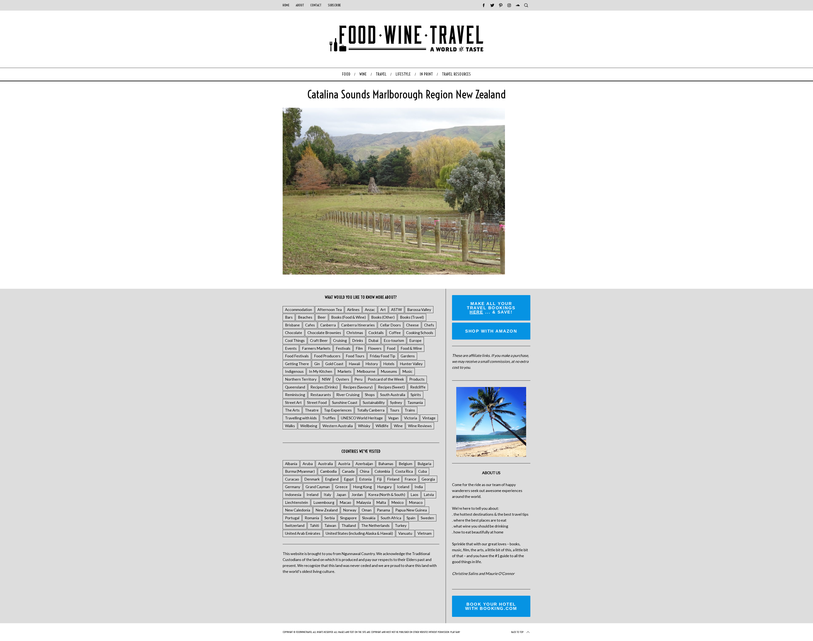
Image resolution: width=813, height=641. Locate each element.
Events (291, 348)
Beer (322, 317)
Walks (290, 425)
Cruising (340, 340)
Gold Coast (334, 363)
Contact (315, 5)
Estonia (365, 479)
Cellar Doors (390, 325)
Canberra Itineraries (358, 325)
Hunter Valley (411, 363)
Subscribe (334, 5)
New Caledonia (297, 510)
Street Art (293, 402)
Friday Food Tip (382, 356)
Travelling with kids (301, 418)
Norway (349, 510)
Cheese (412, 325)
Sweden (427, 517)
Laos (414, 494)
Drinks (357, 340)
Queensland (295, 387)
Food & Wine (411, 348)
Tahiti (314, 525)
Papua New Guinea (411, 510)
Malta (381, 502)
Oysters (342, 379)
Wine (398, 425)
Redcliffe (418, 387)
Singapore (348, 517)
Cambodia (328, 471)
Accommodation (298, 309)
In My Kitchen (320, 371)
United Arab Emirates (302, 533)
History (371, 363)
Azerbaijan (364, 463)
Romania (312, 517)
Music (407, 371)
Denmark (312, 479)
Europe (415, 340)
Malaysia (363, 502)
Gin (317, 363)
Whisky (364, 425)
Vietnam (424, 533)
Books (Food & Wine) (348, 317)
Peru (358, 379)
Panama (383, 510)
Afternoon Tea (329, 309)
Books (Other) (383, 317)
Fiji (379, 479)
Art (383, 309)
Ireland (312, 494)
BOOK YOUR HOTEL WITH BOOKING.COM (491, 606)
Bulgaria (424, 463)
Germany (292, 486)
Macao (345, 502)
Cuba (422, 471)
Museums (389, 371)
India (419, 486)
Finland (393, 479)
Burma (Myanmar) (300, 471)
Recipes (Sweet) (391, 387)
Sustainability (374, 402)
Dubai (373, 340)
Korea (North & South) (386, 494)
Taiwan (330, 525)
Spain (410, 517)
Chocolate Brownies (324, 332)
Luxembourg (323, 502)
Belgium (405, 463)
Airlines (353, 309)
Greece (341, 486)
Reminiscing (295, 394)
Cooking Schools (419, 332)
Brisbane (292, 325)
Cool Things (295, 340)
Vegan (393, 418)
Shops (370, 394)
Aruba (308, 463)
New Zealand (326, 510)
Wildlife (382, 425)
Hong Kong (362, 486)
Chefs (429, 325)
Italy (327, 494)
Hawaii (354, 363)
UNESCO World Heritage (362, 418)
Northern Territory (301, 379)
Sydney (396, 402)
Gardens (408, 356)
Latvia (429, 494)
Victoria (410, 418)
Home (286, 5)
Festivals (343, 348)
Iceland (403, 486)
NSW (326, 379)
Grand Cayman (318, 486)
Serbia (329, 517)
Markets (344, 371)
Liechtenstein (296, 502)
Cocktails (376, 332)
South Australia (392, 394)
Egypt (349, 479)
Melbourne (366, 371)
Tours (394, 410)
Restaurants (320, 394)
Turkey (400, 525)
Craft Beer (319, 340)
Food (391, 348)
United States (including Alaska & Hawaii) (359, 533)
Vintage (429, 418)
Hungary (384, 486)
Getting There (297, 363)
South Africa (391, 517)
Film (359, 348)
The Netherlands (375, 525)
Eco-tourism (394, 340)
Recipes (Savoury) (358, 387)
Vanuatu (405, 533)
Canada (348, 471)
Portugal (292, 517)
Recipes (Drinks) (324, 387)
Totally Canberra (370, 410)
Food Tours (355, 356)
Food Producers (327, 356)
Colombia (382, 471)
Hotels (388, 363)
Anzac (370, 309)
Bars (289, 317)
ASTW (396, 309)
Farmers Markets (316, 348)
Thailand (349, 525)
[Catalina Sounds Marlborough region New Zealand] (394, 273)
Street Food (317, 402)
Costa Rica (404, 471)
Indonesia (293, 494)
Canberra (328, 325)
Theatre (312, 410)
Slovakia (368, 517)
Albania (291, 463)
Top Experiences (338, 410)
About (300, 5)
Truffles (329, 418)
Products (416, 379)
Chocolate (293, 332)
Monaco (416, 502)
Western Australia (337, 425)
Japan (341, 494)
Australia (325, 463)
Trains (410, 410)
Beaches (305, 317)
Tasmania (415, 402)
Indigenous (294, 371)
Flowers (375, 348)
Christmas (354, 332)
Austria (344, 463)
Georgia (428, 479)
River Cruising (347, 394)
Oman (367, 510)
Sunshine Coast (344, 402)
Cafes (310, 325)
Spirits (416, 394)
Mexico (397, 502)
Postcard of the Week (386, 379)
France (410, 479)
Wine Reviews (420, 425)
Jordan (357, 494)
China (364, 471)
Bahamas (385, 463)
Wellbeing (308, 425)
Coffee (395, 332)
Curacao (292, 479)
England (332, 479)
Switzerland (294, 525)
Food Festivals (297, 356)
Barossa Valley (419, 309)
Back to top (517, 632)
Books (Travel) (412, 317)
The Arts (292, 410)
